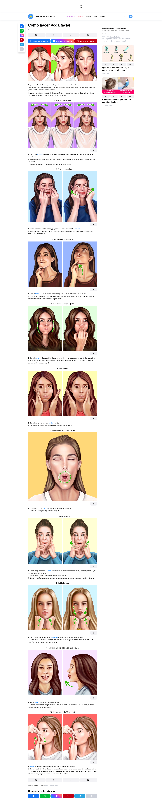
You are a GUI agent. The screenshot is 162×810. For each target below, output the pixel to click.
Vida (110, 105)
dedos (49, 571)
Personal (72, 16)
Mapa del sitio (118, 32)
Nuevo (81, 16)
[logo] (41, 16)
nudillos (40, 154)
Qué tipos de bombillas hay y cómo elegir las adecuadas (115, 68)
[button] (106, 64)
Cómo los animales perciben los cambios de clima (116, 100)
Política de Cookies (124, 30)
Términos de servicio (107, 32)
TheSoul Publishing (115, 37)
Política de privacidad (121, 28)
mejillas (77, 229)
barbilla (37, 294)
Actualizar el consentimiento (109, 33)
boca (37, 358)
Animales (105, 105)
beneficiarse (64, 85)
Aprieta (32, 766)
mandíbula (54, 637)
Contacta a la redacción (108, 28)
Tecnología (105, 73)
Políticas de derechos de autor (109, 30)
